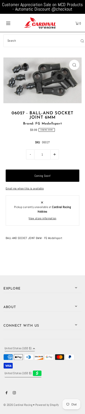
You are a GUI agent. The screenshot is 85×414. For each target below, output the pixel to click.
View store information (42, 218)
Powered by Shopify (47, 405)
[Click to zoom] (74, 65)
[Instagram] (14, 393)
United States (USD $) (18, 348)
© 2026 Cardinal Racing (17, 405)
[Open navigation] (13, 23)
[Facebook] (6, 393)
